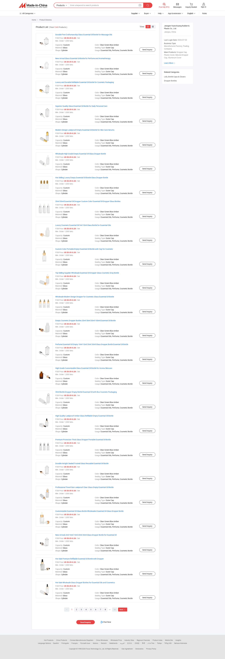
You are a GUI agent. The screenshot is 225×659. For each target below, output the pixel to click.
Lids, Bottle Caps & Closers (175, 76)
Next (123, 609)
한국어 (129, 643)
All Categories (27, 13)
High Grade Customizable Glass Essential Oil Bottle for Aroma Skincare (83, 368)
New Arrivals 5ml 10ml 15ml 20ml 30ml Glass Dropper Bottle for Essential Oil (86, 535)
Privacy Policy (151, 649)
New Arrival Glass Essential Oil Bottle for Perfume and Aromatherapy (83, 58)
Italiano (95, 643)
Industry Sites (129, 640)
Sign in (203, 7)
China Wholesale (102, 640)
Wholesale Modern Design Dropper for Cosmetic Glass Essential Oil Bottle (84, 296)
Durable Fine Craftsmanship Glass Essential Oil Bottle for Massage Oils (83, 34)
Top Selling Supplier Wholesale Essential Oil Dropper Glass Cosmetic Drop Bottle (87, 273)
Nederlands (113, 643)
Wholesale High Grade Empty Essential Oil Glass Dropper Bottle (80, 153)
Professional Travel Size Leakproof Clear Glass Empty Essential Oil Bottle (84, 487)
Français (74, 643)
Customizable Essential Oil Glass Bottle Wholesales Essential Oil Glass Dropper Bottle (89, 511)
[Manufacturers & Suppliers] (33, 5)
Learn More (170, 63)
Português (65, 643)
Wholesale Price (116, 640)
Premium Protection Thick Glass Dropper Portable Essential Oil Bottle (83, 439)
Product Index (157, 640)
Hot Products (48, 640)
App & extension (174, 13)
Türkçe (159, 643)
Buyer (146, 13)
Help (160, 13)
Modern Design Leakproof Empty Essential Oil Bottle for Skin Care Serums (84, 130)
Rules (204, 13)
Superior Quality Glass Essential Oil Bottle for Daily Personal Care (81, 106)
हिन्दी (143, 643)
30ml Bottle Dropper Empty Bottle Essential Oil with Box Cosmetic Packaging (86, 392)
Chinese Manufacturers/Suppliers (81, 640)
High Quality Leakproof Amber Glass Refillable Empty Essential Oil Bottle (84, 416)
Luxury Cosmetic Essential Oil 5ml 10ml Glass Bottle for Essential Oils (83, 225)
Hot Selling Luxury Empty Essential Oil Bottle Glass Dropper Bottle (81, 177)
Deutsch (104, 643)
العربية (122, 643)
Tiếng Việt (168, 643)
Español (56, 643)
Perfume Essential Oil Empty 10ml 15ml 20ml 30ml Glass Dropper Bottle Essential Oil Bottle (91, 344)
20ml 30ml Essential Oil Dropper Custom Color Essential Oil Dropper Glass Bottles (87, 201)
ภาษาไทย (151, 643)
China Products (61, 640)
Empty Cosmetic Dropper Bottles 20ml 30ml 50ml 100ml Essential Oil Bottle (85, 320)
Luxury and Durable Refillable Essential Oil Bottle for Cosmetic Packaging (84, 82)
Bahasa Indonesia (180, 643)
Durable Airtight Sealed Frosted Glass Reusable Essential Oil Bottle (81, 463)
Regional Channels (143, 640)
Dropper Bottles (170, 80)
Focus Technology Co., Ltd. (95, 649)
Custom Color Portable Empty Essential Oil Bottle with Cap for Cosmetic (84, 249)
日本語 (137, 643)
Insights (178, 640)
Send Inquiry (147, 49)
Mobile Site (169, 640)
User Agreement (127, 649)
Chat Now (107, 622)
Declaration (139, 649)
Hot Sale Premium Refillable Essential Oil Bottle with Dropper (79, 558)
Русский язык (85, 643)
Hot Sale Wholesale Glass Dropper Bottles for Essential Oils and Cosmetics (85, 582)
